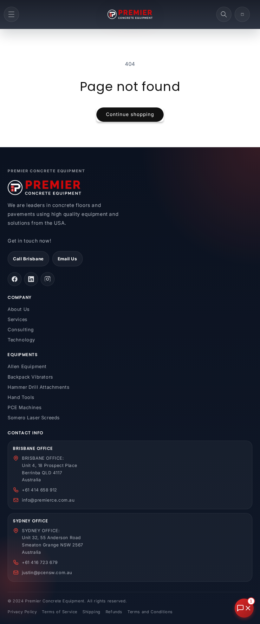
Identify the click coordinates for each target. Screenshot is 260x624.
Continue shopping (130, 114)
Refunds (114, 611)
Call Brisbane (28, 258)
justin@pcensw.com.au (47, 572)
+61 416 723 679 (40, 562)
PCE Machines (25, 407)
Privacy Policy (22, 611)
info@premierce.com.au (48, 500)
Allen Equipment (27, 366)
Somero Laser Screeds (34, 417)
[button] (11, 14)
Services (18, 319)
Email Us (67, 258)
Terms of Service (59, 611)
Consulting (21, 329)
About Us (19, 309)
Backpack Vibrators (30, 377)
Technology (21, 339)
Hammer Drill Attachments (38, 387)
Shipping (91, 611)
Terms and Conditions (150, 611)
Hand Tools (21, 397)
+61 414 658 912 (39, 489)
